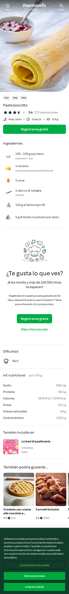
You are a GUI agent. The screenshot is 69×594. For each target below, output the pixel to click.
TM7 (6, 98)
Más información (34, 329)
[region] (34, 561)
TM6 (15, 98)
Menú (7, 9)
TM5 (23, 98)
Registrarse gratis (34, 129)
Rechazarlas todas (34, 575)
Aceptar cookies (34, 586)
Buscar (61, 9)
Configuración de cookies (34, 565)
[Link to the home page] (34, 7)
